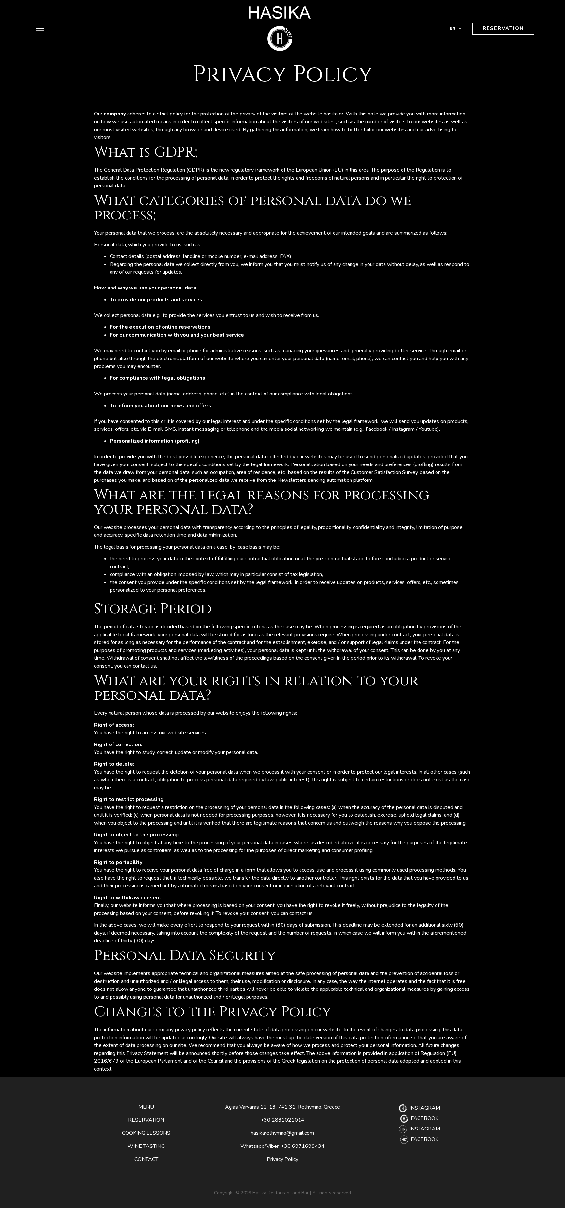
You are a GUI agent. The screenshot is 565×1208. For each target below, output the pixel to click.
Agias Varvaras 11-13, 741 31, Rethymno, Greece (282, 1107)
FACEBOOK (423, 1118)
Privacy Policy (282, 1159)
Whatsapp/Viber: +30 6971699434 (282, 1146)
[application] (458, 28)
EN (452, 28)
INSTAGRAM (424, 1108)
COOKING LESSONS (146, 1133)
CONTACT (146, 1159)
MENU (146, 1107)
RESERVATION (146, 1120)
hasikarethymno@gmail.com (282, 1133)
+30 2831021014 (282, 1120)
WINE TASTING (146, 1146)
